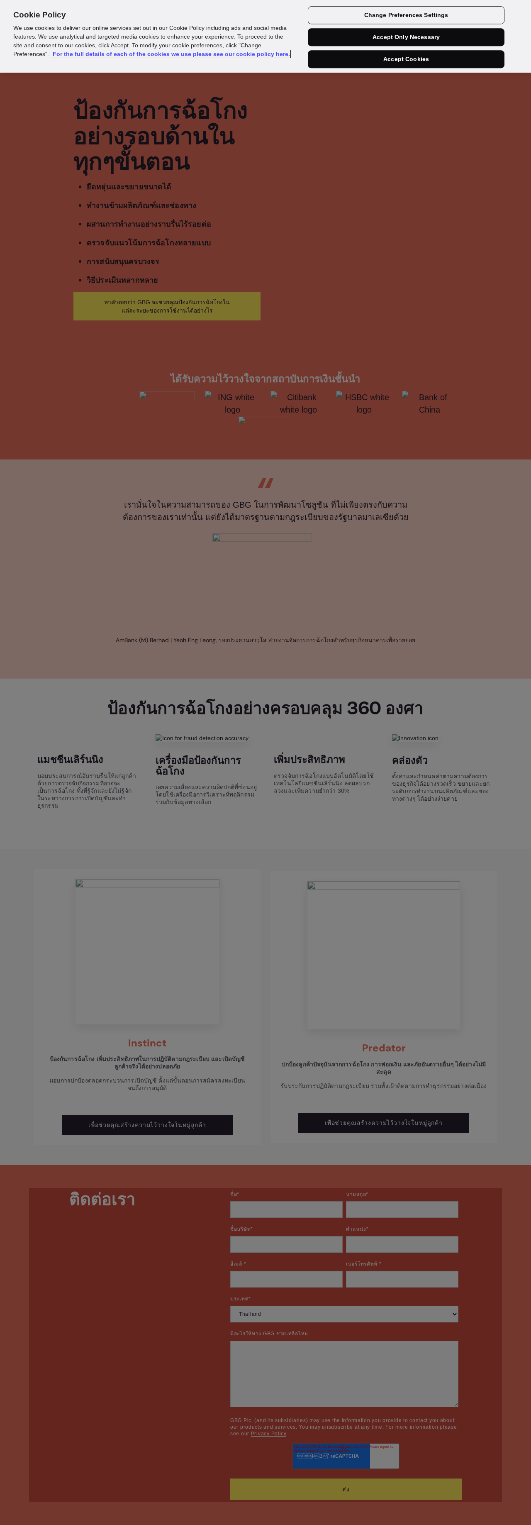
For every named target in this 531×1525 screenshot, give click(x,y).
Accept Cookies (406, 59)
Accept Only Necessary (406, 37)
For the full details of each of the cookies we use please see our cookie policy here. (171, 54)
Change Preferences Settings (406, 15)
